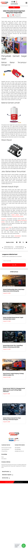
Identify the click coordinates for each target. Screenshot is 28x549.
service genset (15, 214)
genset (7, 228)
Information (4, 458)
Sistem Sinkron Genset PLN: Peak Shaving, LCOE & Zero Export (12, 418)
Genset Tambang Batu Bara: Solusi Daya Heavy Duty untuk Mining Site (13, 290)
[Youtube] (16, 2)
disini (10, 227)
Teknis (13, 16)
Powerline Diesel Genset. (17, 216)
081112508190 (15, 3)
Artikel (10, 16)
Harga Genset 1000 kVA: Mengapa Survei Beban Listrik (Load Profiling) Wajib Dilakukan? (14, 390)
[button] (26, 3)
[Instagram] (12, 2)
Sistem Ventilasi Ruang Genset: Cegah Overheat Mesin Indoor (13, 318)
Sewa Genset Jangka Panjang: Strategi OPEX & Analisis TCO (13, 374)
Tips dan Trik (18, 16)
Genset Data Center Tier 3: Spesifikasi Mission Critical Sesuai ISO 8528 (13, 346)
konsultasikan (18, 236)
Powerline (3, 218)
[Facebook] (14, 2)
